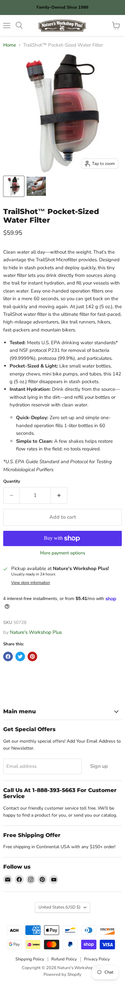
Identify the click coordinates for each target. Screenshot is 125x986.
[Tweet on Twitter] (20, 656)
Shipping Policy (29, 959)
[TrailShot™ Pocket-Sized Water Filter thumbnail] (14, 186)
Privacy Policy (97, 959)
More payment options (62, 553)
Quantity (11, 481)
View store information (30, 583)
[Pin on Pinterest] (32, 656)
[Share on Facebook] (8, 656)
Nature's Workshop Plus (36, 632)
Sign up (99, 766)
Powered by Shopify (62, 974)
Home (9, 45)
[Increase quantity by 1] (59, 495)
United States (59, 907)
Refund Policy (64, 959)
